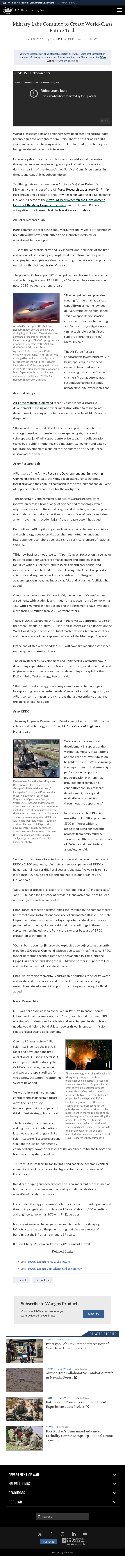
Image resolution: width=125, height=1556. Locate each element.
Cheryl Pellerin (58, 39)
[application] (62, 98)
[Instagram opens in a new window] (62, 1534)
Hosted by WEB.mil (62, 1552)
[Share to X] (91, 39)
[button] (119, 10)
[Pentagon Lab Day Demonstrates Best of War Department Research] (61, 1350)
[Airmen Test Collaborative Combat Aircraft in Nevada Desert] (61, 1379)
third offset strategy (42, 265)
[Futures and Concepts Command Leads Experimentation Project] (61, 1408)
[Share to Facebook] (86, 39)
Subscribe (93, 1313)
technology (42, 1280)
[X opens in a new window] (40, 1534)
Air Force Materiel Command (33, 402)
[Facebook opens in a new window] (51, 1534)
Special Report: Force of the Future (49, 1261)
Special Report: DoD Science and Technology (55, 1268)
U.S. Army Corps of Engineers (80, 726)
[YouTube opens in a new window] (85, 1534)
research (22, 1280)
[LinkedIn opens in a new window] (74, 1534)
